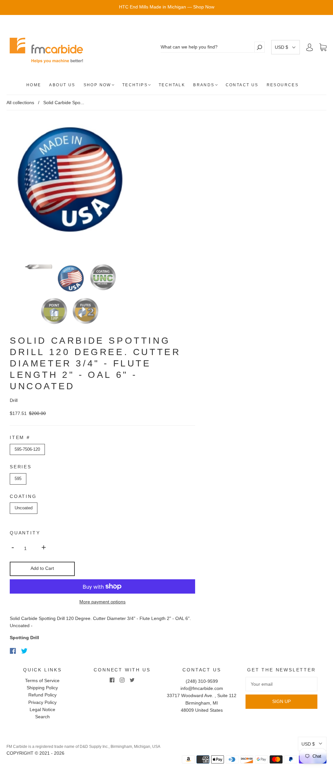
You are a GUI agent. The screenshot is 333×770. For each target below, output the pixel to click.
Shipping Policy (42, 687)
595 (18, 478)
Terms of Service (42, 680)
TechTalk (172, 85)
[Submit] (259, 47)
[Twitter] (24, 651)
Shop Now (97, 85)
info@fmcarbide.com (201, 688)
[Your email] (281, 684)
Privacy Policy (42, 702)
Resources (283, 85)
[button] (285, 47)
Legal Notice (42, 709)
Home (33, 85)
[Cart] (322, 47)
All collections (20, 102)
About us (62, 85)
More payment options (102, 601)
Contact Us (242, 85)
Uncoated (24, 507)
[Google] (37, 651)
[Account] (309, 47)
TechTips (135, 85)
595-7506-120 (27, 449)
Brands (203, 85)
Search (42, 716)
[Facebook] (13, 651)
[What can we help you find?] (207, 47)
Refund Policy (42, 694)
